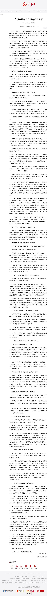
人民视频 (30, 568)
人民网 (1, 14)
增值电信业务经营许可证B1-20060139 (22, 580)
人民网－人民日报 (34, 26)
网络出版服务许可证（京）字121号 (38, 582)
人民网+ (16, 568)
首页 (1, 11)
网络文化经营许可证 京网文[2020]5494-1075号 (23, 582)
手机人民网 (21, 568)
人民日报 (11, 568)
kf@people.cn (18, 578)
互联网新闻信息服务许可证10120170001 (8, 580)
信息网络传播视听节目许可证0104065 (8, 582)
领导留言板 (26, 568)
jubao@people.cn (40, 576)
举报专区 (44, 11)
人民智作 (35, 568)
